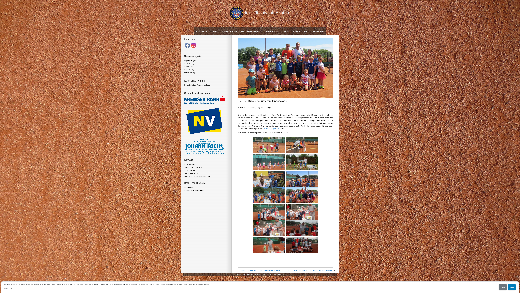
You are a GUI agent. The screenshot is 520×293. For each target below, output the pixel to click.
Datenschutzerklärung (194, 190)
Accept (512, 287)
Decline (503, 287)
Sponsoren (318, 31)
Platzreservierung (250, 31)
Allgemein (188, 60)
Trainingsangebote (271, 128)
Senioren (188, 72)
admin (252, 107)
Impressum (188, 187)
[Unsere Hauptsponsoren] (204, 100)
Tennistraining (272, 31)
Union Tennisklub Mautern (266, 13)
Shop (286, 31)
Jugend (187, 69)
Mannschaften (229, 31)
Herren (187, 66)
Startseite (201, 31)
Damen (187, 63)
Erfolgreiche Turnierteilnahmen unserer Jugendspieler (310, 270)
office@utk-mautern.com (199, 176)
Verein (214, 31)
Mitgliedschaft (301, 31)
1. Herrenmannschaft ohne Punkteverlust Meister (260, 270)
